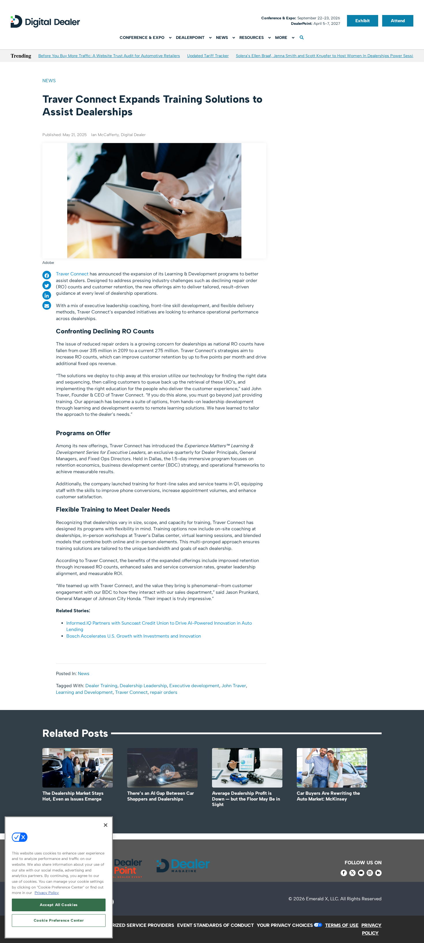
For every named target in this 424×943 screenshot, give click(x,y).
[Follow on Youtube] (361, 873)
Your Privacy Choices (285, 925)
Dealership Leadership (143, 685)
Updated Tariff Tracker (208, 55)
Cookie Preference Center (59, 920)
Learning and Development (84, 692)
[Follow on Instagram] (370, 873)
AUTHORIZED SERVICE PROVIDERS (134, 925)
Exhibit (362, 20)
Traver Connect (72, 274)
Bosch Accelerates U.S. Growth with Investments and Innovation (133, 636)
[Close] (105, 825)
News (49, 80)
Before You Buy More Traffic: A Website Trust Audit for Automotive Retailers (109, 55)
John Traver (234, 685)
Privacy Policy (47, 893)
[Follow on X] (352, 873)
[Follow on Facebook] (344, 873)
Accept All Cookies (59, 905)
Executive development (194, 685)
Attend (398, 20)
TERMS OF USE (342, 925)
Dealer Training (101, 685)
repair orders (163, 692)
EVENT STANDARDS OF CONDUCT (215, 925)
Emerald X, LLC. (322, 898)
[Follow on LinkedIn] (378, 873)
